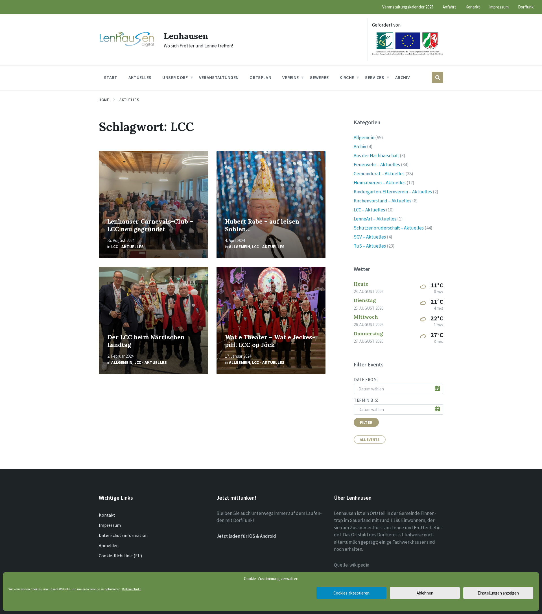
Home (104, 99)
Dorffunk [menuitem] (526, 7)
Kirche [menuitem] (347, 77)
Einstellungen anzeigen (498, 593)
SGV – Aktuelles (370, 237)
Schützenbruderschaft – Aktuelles (389, 228)
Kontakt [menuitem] (472, 7)
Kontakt (107, 515)
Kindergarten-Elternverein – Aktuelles (393, 192)
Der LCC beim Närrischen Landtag (146, 341)
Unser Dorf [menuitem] (175, 77)
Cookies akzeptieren (351, 593)
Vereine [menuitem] (290, 77)
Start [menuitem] (110, 77)
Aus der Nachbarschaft (376, 155)
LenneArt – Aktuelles (375, 219)
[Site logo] (127, 46)
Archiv (360, 146)
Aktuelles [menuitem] (140, 77)
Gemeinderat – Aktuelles (379, 174)
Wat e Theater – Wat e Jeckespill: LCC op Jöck (270, 341)
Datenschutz (131, 589)
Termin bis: (366, 400)
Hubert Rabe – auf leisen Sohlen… (262, 225)
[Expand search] (437, 77)
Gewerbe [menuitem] (319, 77)
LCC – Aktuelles (369, 210)
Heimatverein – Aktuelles (380, 183)
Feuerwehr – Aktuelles (377, 164)
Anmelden (109, 545)
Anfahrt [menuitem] (449, 7)
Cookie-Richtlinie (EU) (120, 555)
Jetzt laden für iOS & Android (246, 536)
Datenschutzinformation (123, 535)
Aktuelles (129, 99)
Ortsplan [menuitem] (260, 77)
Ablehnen (425, 593)
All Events (369, 439)
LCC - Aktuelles (127, 246)
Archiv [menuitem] (402, 77)
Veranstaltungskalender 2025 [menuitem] (407, 7)
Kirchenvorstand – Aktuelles (382, 201)
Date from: (366, 379)
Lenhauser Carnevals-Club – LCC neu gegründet (150, 225)
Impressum (110, 525)
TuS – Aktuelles (370, 246)
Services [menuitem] (374, 77)
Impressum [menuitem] (499, 7)
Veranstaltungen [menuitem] (219, 77)
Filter (366, 422)
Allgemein (239, 246)
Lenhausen (186, 35)
